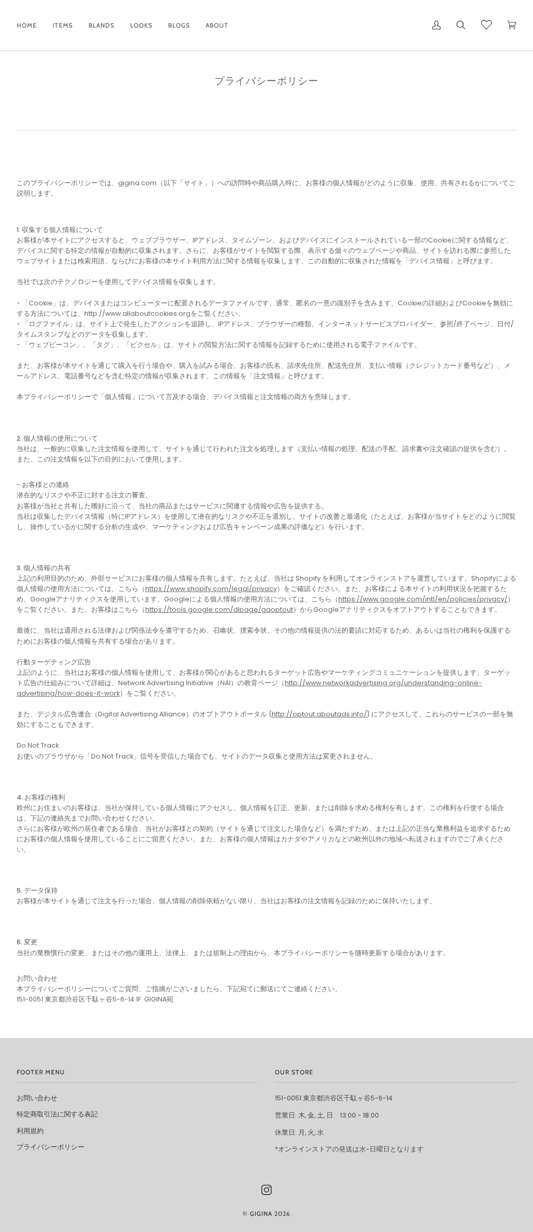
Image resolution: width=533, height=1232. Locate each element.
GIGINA (261, 1213)
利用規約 (30, 1130)
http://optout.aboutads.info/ (319, 714)
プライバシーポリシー (50, 1147)
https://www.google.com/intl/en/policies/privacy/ (422, 599)
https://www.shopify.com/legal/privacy (211, 588)
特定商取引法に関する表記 (57, 1114)
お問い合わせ (37, 1098)
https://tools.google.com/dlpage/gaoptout (219, 609)
